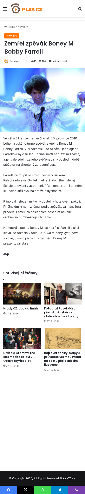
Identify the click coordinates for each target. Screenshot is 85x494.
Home (11, 26)
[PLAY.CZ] (26, 8)
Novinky (23, 26)
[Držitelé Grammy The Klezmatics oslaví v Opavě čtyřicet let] (22, 338)
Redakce (15, 61)
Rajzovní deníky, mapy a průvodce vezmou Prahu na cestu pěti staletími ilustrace (62, 359)
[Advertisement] (42, 422)
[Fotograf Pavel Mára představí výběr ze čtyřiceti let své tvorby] (63, 294)
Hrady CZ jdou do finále (21, 308)
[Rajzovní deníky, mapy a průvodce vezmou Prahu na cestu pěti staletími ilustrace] (63, 338)
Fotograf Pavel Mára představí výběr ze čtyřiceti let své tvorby (61, 312)
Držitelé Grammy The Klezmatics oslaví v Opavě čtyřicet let (19, 357)
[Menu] (5, 10)
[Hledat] (80, 10)
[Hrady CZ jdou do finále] (22, 294)
